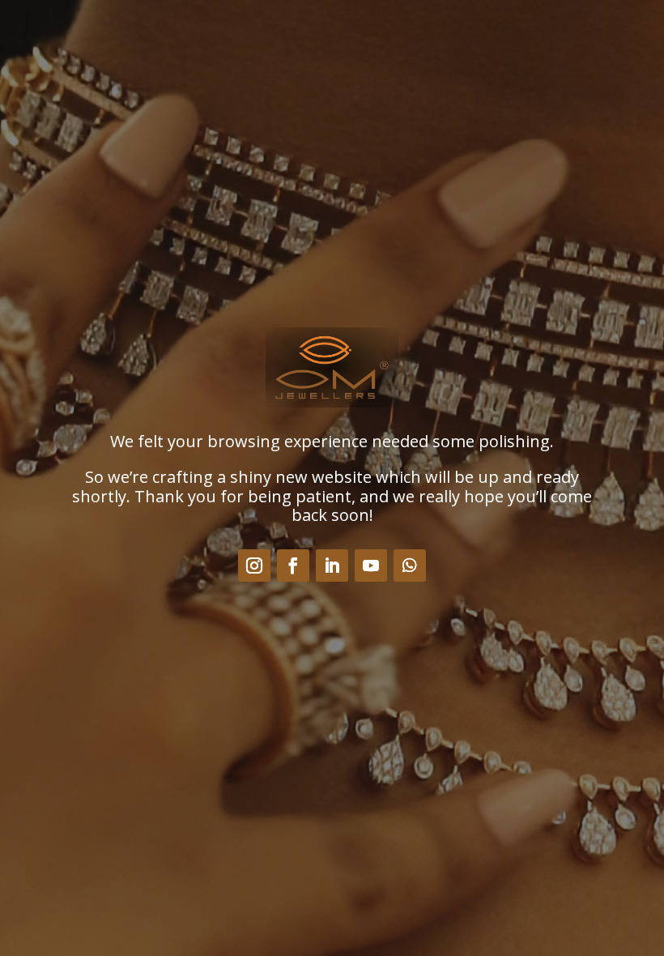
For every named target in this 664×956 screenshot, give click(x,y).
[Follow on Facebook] (293, 565)
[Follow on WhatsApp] (410, 565)
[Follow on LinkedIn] (332, 565)
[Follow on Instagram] (254, 565)
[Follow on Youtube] (371, 565)
